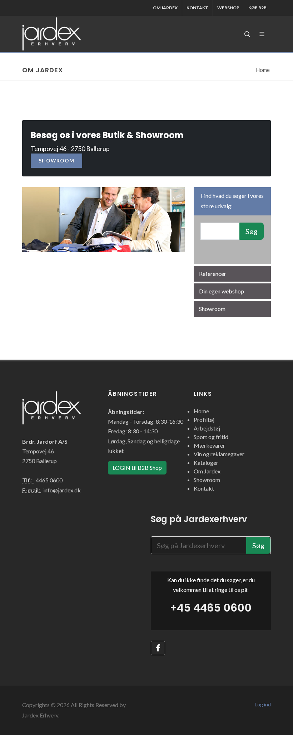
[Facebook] (158, 648)
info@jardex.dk (62, 490)
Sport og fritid (211, 436)
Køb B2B (257, 7)
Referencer (212, 273)
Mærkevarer (209, 445)
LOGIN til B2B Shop (137, 467)
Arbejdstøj (207, 428)
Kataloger (206, 462)
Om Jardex (165, 7)
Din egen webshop (221, 291)
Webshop (228, 7)
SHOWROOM (56, 160)
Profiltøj (204, 419)
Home (263, 70)
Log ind (263, 704)
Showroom (212, 308)
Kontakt (197, 7)
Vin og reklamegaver (219, 454)
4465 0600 (49, 480)
